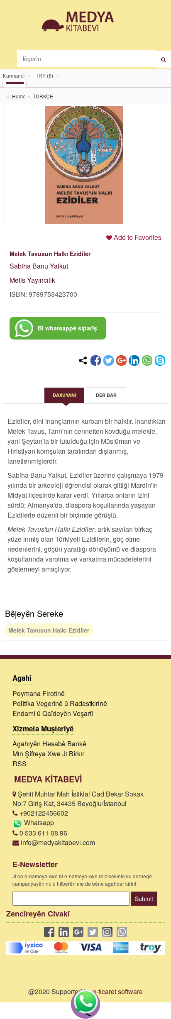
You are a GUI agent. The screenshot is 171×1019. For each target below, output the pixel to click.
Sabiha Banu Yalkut (39, 266)
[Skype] (160, 360)
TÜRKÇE (43, 96)
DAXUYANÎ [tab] (64, 395)
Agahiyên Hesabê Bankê (49, 743)
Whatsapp (38, 822)
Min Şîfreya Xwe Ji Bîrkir (48, 753)
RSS (19, 763)
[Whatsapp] (147, 360)
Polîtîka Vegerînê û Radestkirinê (59, 703)
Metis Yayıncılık (32, 280)
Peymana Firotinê (38, 693)
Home (19, 96)
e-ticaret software (118, 991)
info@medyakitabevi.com (57, 842)
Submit (144, 898)
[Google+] (121, 360)
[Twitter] (108, 360)
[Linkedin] (134, 360)
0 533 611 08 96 (42, 833)
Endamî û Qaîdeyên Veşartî (52, 713)
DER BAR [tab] (106, 395)
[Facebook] (95, 360)
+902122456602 (43, 813)
